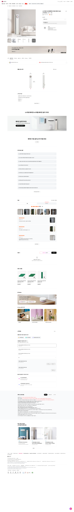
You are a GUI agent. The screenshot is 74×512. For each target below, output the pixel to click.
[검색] (58, 1)
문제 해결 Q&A (21, 337)
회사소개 (64, 1)
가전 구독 (7, 3)
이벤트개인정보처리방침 (26, 453)
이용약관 (11, 453)
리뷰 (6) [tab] (15, 58)
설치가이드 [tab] (11, 58)
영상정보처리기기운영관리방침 (33, 453)
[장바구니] (62, 1)
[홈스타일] (25, 4)
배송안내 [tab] (46, 394)
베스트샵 (20, 3)
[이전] (64, 52)
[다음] (65, 52)
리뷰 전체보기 (36, 244)
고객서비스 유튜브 (9, 470)
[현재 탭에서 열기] (37, 50)
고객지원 (10, 3)
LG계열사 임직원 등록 (44, 453)
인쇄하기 (55, 69)
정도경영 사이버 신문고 (62, 453)
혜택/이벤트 (13, 3)
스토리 (17, 3)
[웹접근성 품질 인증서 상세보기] (32, 472)
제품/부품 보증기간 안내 (37, 337)
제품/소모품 (3, 3)
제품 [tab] (27, 203)
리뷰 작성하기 (53, 200)
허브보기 (33, 301)
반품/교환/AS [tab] (50, 394)
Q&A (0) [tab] (19, 58)
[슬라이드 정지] (61, 52)
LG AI (22, 3)
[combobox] (37, 357)
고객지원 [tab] (30, 58)
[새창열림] (30, 3)
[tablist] (37, 203)
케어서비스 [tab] (47, 203)
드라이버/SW (28, 337)
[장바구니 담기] (25, 278)
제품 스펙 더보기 (36, 103)
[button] (37, 142)
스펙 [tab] (8, 58)
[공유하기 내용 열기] (66, 11)
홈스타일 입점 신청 (10, 454)
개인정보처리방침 (20, 453)
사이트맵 (8, 453)
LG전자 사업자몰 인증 (57, 453)
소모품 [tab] (23, 58)
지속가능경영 (68, 1)
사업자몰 (71, 1)
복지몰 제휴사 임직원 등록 (51, 453)
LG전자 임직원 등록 (39, 453)
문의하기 (54, 252)
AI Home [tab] (26, 58)
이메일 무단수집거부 (15, 453)
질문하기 (46, 252)
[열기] (27, 340)
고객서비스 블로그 (14, 470)
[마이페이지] (60, 1)
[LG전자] (4, 1)
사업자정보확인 (22, 465)
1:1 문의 (17, 458)
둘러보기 (24, 301)
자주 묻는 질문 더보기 (36, 191)
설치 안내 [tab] (55, 394)
